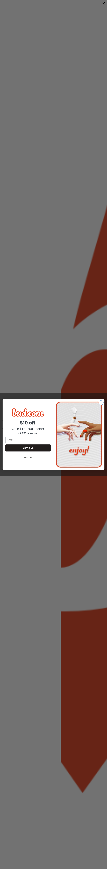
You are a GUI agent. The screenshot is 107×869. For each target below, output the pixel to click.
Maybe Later (28, 457)
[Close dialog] (101, 402)
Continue (28, 447)
